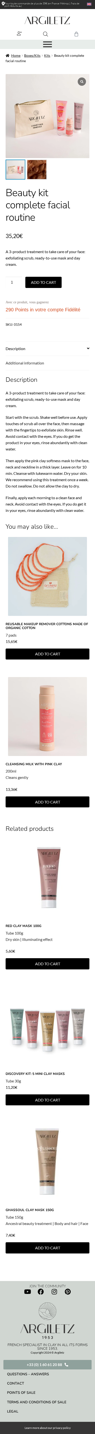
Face (84, 1223)
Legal (12, 1411)
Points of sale (21, 1392)
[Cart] (76, 34)
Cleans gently (17, 777)
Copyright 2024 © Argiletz (47, 1352)
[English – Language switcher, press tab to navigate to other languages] (87, 4)
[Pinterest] (68, 1291)
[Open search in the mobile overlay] (45, 34)
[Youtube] (27, 1291)
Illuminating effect (37, 939)
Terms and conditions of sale (36, 1402)
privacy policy (62, 1428)
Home (15, 55)
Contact (15, 1383)
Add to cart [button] (47, 653)
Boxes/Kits (32, 55)
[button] (19, 33)
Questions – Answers (28, 1374)
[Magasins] (3, 4)
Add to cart (43, 282)
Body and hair (66, 1223)
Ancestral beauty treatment (29, 1223)
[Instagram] (54, 1291)
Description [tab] (15, 348)
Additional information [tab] (25, 363)
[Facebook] (41, 1291)
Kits (47, 55)
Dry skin (12, 939)
